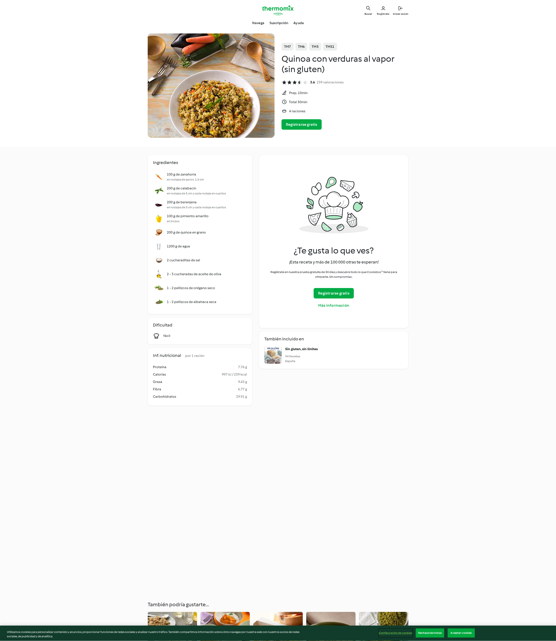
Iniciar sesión (400, 13)
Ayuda (298, 23)
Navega (258, 23)
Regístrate (383, 13)
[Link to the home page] (278, 10)
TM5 (315, 47)
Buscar (368, 13)
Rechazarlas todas (430, 632)
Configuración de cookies (395, 632)
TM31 (330, 47)
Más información (333, 305)
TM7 (287, 47)
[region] (278, 633)
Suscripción (279, 23)
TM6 (301, 47)
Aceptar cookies (461, 632)
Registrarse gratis (301, 124)
